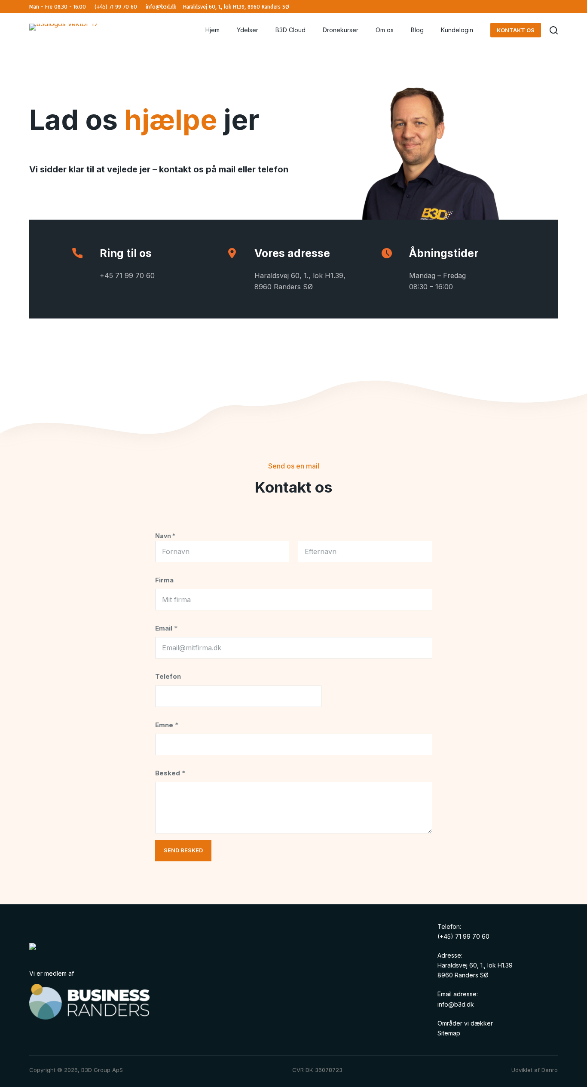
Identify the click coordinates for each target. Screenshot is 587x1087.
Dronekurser (340, 30)
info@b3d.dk (455, 1004)
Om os (385, 30)
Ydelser (247, 30)
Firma (164, 580)
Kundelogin (457, 30)
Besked (170, 773)
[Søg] (554, 30)
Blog (417, 30)
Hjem (212, 30)
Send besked (183, 850)
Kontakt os (516, 30)
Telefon (168, 676)
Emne (166, 725)
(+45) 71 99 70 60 (463, 936)
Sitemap (448, 1033)
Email (166, 628)
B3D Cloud (290, 30)
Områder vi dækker (465, 1023)
